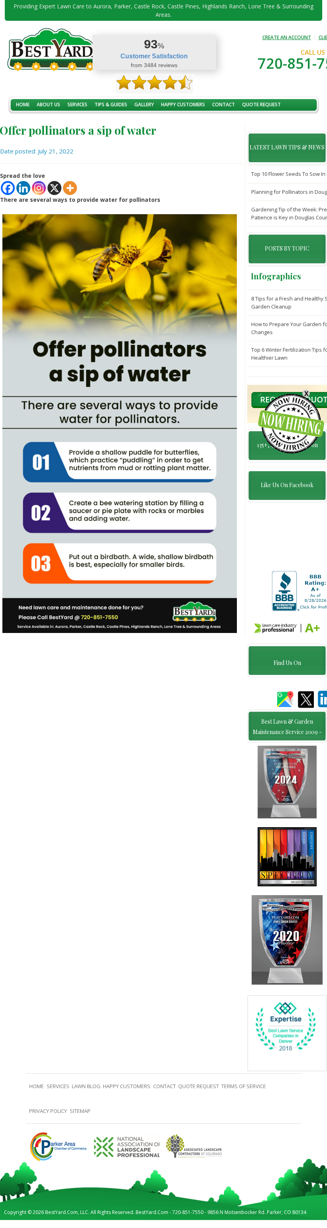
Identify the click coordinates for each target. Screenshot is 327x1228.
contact (223, 104)
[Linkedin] (23, 188)
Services (77, 104)
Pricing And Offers (39, 121)
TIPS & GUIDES (111, 104)
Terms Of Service (243, 1086)
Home (23, 104)
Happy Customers (183, 104)
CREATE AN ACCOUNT (286, 37)
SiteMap (80, 1111)
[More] (70, 188)
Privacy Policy (48, 1111)
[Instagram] (39, 188)
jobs (76, 121)
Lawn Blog (86, 1086)
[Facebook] (8, 188)
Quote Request (261, 104)
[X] (54, 188)
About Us (48, 104)
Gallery (144, 104)
